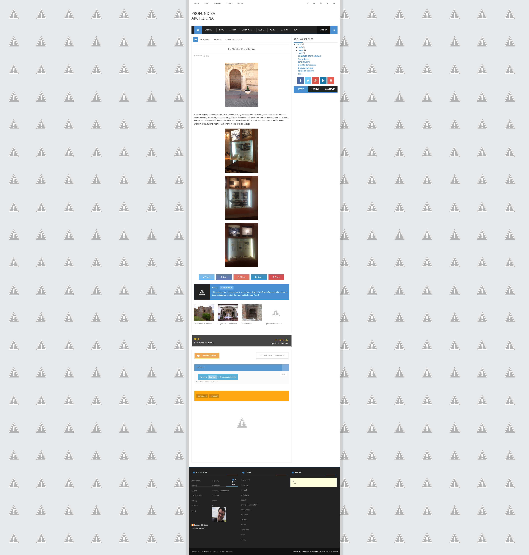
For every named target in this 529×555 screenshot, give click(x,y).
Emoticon (214, 396)
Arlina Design (319, 551)
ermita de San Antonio (249, 505)
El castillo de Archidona (203, 324)
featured (244, 515)
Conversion (202, 396)
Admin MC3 (226, 287)
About (206, 3)
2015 (299, 44)
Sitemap (217, 3)
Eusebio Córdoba (201, 525)
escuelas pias (246, 510)
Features (208, 30)
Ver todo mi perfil (198, 529)
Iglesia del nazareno (273, 324)
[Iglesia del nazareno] (277, 312)
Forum (240, 3)
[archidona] (245, 480)
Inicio (300, 74)
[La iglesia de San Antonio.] (230, 312)
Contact (229, 3)
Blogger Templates (299, 551)
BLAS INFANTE (304, 62)
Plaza (243, 535)
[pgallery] (245, 485)
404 (295, 30)
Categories (247, 30)
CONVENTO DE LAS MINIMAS (309, 56)
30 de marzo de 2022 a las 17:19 (206, 381)
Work (261, 30)
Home (196, 3)
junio (301, 47)
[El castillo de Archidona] (206, 312)
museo (243, 525)
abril (301, 53)
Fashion (284, 30)
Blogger (335, 551)
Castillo (244, 500)
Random (323, 30)
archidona (245, 495)
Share (225, 277)
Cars (272, 30)
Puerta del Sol (247, 324)
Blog (221, 30)
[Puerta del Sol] (254, 312)
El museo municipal (305, 68)
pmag (243, 540)
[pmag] (244, 490)
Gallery (243, 520)
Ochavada (245, 530)
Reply (283, 374)
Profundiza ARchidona (203, 16)
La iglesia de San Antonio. (228, 324)
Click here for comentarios (272, 355)
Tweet (207, 277)
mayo (301, 50)
